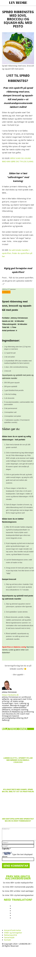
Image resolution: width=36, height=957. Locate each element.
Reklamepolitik (10, 935)
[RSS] (16, 926)
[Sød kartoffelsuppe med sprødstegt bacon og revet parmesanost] (18, 805)
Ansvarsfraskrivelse (12, 930)
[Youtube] (20, 723)
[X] (16, 722)
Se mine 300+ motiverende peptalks (18, 887)
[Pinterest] (12, 723)
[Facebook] (3, 723)
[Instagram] (7, 723)
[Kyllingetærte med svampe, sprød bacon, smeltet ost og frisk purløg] (18, 776)
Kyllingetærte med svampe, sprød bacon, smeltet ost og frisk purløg (18, 790)
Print (6, 292)
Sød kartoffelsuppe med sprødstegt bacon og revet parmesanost (18, 820)
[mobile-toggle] (3, 2)
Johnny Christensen (9, 692)
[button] (33, 2)
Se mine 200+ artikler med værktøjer (18, 891)
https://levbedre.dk (10, 695)
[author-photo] (7, 689)
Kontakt (7, 940)
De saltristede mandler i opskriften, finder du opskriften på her (17, 253)
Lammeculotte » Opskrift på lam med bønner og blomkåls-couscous (18, 760)
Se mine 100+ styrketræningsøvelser (18, 895)
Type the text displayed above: (17, 855)
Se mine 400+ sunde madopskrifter (18, 882)
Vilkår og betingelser (13, 932)
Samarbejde (9, 937)
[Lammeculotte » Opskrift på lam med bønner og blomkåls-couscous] (18, 744)
